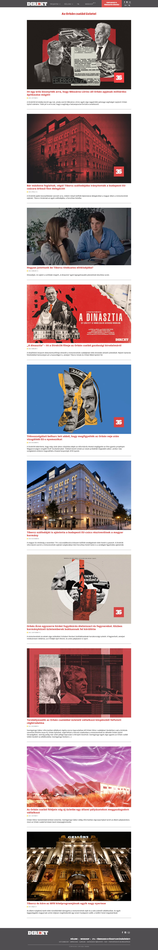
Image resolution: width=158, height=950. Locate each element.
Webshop (89, 4)
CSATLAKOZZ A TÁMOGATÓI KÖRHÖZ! (111, 4)
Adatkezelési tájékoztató (95, 942)
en (125, 5)
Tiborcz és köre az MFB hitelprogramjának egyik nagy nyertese (66, 903)
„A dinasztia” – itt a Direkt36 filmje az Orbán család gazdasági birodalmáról (74, 345)
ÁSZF (105, 942)
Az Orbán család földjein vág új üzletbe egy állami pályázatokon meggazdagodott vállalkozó (78, 811)
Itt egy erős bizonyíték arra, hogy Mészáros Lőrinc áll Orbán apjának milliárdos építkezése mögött (76, 93)
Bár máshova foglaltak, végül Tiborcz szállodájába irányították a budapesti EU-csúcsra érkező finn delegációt (76, 187)
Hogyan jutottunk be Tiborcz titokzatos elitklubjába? (60, 267)
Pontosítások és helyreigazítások (119, 942)
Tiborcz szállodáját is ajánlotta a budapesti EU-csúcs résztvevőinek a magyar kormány (75, 534)
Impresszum (74, 942)
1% (78, 4)
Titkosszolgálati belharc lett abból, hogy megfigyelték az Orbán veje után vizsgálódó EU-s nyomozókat (73, 438)
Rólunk (67, 4)
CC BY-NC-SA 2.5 (73, 946)
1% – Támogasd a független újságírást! (111, 939)
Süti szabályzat (64, 942)
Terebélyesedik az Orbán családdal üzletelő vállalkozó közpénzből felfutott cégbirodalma (74, 721)
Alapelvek (82, 942)
